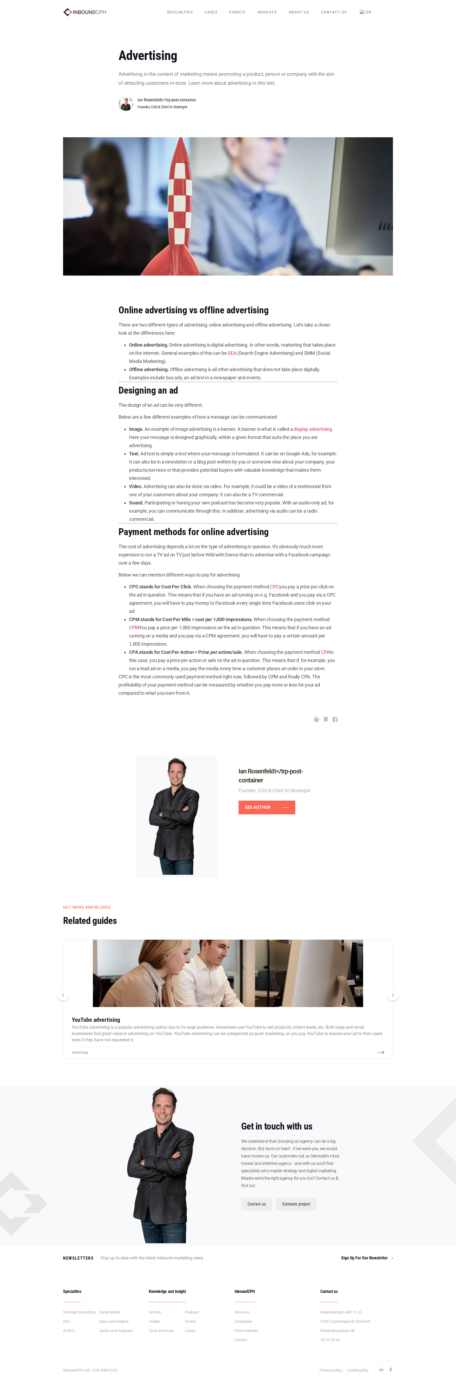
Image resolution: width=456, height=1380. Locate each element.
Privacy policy (331, 1370)
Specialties (180, 12)
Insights (267, 12)
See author (257, 807)
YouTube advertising (96, 1020)
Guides (154, 1321)
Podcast (192, 1312)
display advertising (313, 429)
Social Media (109, 1312)
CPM (134, 627)
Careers (241, 1340)
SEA (232, 353)
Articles (155, 1312)
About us (299, 12)
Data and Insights (114, 1321)
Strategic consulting (79, 1312)
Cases (211, 12)
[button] (63, 995)
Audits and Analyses (116, 1331)
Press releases (246, 1331)
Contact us (334, 12)
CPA (325, 652)
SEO (66, 1321)
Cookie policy (358, 1370)
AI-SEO (68, 1331)
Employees (243, 1321)
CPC (274, 586)
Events (237, 12)
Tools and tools (161, 1331)
